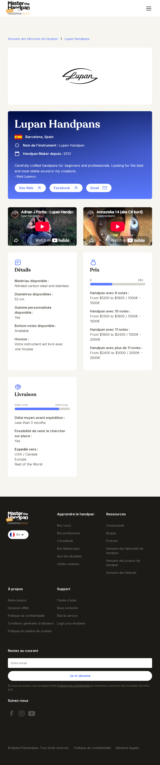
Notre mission (17, 600)
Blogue (111, 533)
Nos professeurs (68, 533)
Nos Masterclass (68, 548)
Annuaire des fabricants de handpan (124, 551)
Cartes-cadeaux (68, 564)
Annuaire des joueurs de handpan (123, 563)
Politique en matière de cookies (30, 631)
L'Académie (65, 541)
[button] (148, 9)
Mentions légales (127, 748)
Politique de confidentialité (26, 615)
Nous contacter (67, 608)
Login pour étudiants (71, 623)
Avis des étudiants (69, 556)
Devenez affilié (18, 608)
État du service (67, 615)
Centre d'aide (66, 600)
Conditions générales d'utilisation (31, 623)
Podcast (112, 541)
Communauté (115, 525)
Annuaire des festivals (121, 572)
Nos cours (64, 525)
